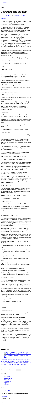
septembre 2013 (8, 382)
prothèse (27, 361)
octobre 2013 (7, 381)
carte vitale (7, 361)
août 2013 (6, 384)
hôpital (17, 361)
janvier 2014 (7, 376)
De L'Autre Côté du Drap (20, 359)
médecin (22, 361)
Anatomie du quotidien (7, 359)
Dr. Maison (3, 2)
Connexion (7, 390)
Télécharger (4, 396)
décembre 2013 (8, 378)
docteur (13, 361)
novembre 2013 (8, 379)
